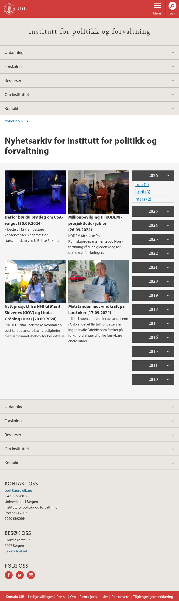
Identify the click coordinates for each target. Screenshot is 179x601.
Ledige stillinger (40, 596)
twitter (21, 575)
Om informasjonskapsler (89, 596)
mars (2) (143, 199)
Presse (61, 596)
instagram (32, 575)
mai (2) (142, 184)
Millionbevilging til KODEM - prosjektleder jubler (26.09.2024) (95, 223)
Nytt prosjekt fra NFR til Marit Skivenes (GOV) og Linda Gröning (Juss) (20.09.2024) (32, 313)
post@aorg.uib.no (18, 490)
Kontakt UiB (15, 596)
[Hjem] (9, 9)
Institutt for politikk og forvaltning (90, 31)
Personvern (120, 596)
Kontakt (11, 108)
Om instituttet (17, 94)
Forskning (13, 66)
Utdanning (14, 52)
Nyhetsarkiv (14, 121)
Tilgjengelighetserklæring (153, 596)
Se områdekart (16, 551)
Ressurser (13, 80)
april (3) (142, 191)
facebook (10, 575)
